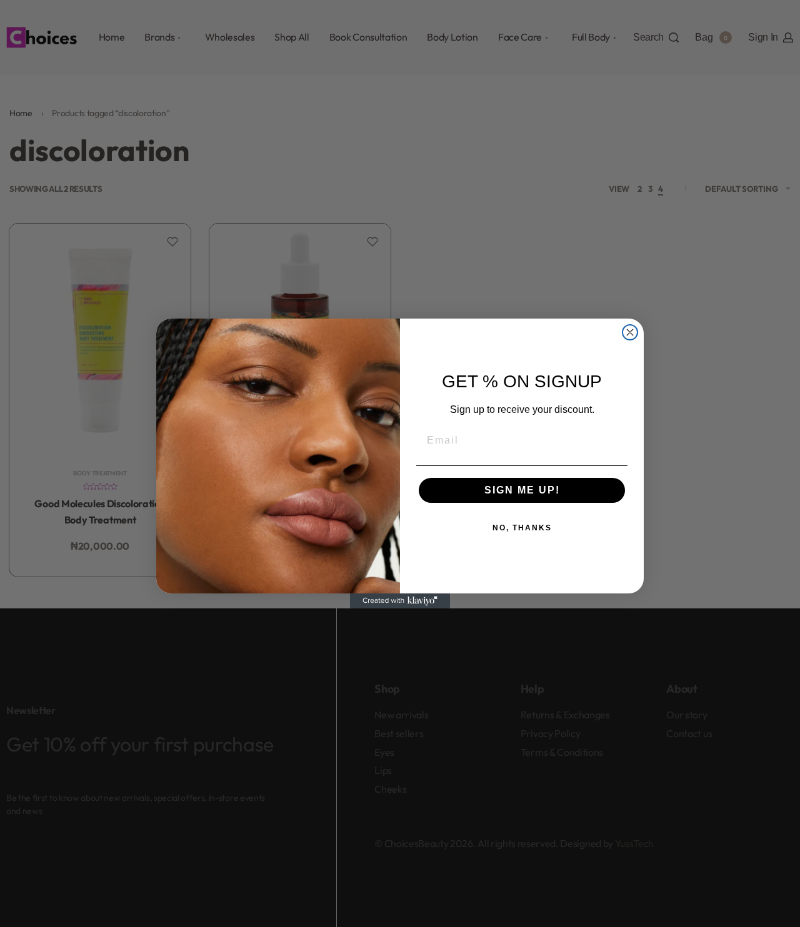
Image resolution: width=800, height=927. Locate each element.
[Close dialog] (630, 332)
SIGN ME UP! (522, 490)
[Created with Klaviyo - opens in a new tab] (400, 600)
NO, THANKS (522, 527)
